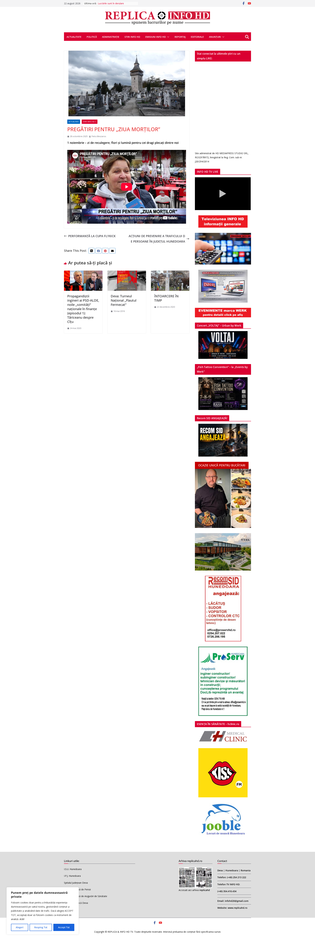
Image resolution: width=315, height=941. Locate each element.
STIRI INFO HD (132, 36)
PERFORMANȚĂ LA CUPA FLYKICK (92, 236)
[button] (167, 37)
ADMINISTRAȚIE (110, 36)
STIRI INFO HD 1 (89, 122)
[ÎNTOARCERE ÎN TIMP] (170, 273)
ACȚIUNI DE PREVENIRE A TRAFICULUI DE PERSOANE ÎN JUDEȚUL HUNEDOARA (157, 238)
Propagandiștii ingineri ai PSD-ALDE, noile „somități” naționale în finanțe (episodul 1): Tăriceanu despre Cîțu (83, 309)
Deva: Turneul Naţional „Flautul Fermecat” (123, 300)
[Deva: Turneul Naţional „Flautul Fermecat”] (126, 273)
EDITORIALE (197, 36)
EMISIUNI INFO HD (155, 36)
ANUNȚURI (215, 36)
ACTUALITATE (74, 36)
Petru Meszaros (99, 136)
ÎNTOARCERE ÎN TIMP (166, 298)
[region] (43, 910)
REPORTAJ (180, 36)
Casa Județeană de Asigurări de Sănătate (85, 896)
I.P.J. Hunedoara (72, 875)
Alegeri (19, 927)
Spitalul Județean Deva (76, 882)
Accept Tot (64, 927)
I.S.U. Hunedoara (73, 869)
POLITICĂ (92, 36)
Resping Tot (40, 927)
